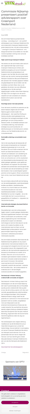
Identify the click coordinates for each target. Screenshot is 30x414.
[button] (2, 3)
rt (22, 347)
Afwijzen (15, 406)
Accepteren (15, 402)
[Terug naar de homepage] (15, 3)
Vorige (4, 352)
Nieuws (9, 30)
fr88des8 (14, 28)
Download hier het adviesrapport (11, 347)
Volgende (25, 352)
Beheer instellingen (15, 410)
